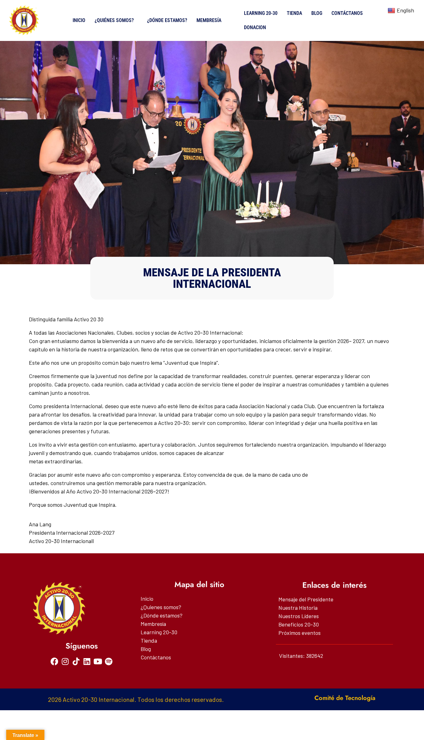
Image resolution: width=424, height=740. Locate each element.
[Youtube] (97, 661)
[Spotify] (108, 661)
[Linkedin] (87, 661)
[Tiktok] (76, 661)
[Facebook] (54, 661)
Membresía (208, 20)
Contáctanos (347, 13)
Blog (316, 13)
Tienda (294, 13)
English (405, 10)
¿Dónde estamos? (167, 20)
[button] (116, 20)
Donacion (255, 27)
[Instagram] (65, 661)
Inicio (79, 20)
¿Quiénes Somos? (114, 20)
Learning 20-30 (260, 13)
